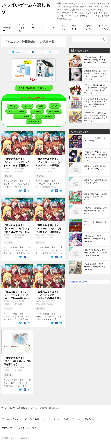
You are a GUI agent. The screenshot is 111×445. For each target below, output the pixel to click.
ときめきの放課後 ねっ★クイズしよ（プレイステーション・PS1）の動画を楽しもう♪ (95, 103)
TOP (19, 408)
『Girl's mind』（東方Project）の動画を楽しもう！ (95, 239)
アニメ (43, 27)
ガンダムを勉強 (21, 27)
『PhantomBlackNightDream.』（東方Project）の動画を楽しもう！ (95, 89)
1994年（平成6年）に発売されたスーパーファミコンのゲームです (95, 253)
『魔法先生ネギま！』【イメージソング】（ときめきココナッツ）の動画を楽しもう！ (17, 228)
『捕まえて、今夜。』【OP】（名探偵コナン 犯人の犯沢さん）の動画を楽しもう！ (95, 156)
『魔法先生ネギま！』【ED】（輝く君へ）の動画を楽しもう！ (17, 361)
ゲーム (33, 27)
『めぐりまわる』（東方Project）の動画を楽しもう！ (95, 267)
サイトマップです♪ (103, 27)
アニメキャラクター (7, 27)
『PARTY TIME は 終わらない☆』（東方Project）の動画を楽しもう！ (95, 117)
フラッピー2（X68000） (95, 223)
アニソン (63, 27)
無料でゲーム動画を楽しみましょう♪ (95, 167)
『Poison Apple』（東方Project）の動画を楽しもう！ (95, 60)
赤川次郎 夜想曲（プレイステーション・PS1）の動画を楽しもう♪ (95, 75)
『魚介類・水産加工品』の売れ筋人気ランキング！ (95, 211)
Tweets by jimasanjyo (79, 282)
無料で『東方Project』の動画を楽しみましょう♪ (95, 197)
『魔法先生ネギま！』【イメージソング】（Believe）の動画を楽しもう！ (48, 295)
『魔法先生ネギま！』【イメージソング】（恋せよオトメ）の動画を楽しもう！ (48, 228)
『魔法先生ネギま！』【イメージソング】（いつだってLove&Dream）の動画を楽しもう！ (17, 295)
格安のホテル (89, 27)
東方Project (75, 27)
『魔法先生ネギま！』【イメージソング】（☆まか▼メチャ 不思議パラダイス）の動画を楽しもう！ (17, 162)
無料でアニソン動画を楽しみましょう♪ (95, 181)
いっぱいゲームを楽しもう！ (95, 139)
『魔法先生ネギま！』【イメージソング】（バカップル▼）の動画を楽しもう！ (48, 162)
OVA (54, 27)
